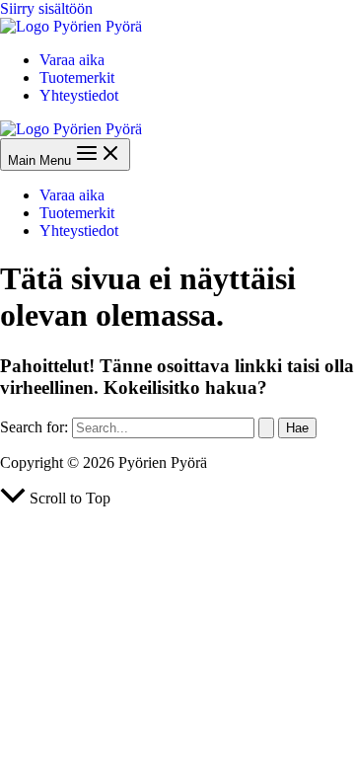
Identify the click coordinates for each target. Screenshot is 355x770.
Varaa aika (72, 59)
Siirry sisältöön (46, 8)
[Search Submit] (266, 428)
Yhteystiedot (78, 95)
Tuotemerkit (76, 77)
